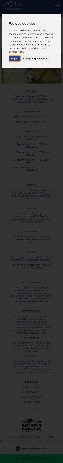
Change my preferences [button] (35, 58)
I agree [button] (14, 58)
